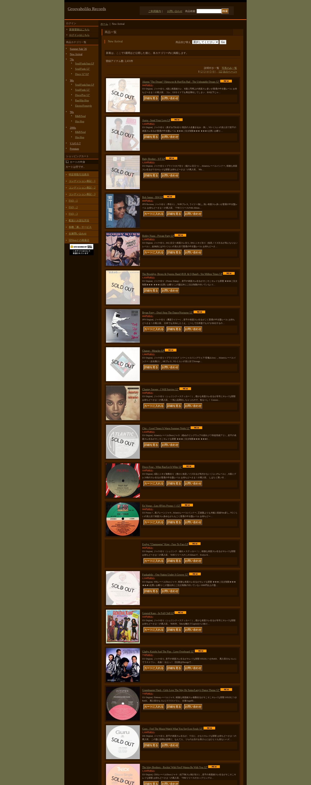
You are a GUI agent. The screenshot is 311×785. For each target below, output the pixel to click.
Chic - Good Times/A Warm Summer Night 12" (166, 428)
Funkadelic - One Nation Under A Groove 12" (165, 582)
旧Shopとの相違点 (79, 240)
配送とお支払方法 (79, 220)
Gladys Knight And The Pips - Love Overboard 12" (168, 659)
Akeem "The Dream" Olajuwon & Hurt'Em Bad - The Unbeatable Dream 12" (181, 81)
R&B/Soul (80, 116)
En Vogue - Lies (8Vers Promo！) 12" (161, 505)
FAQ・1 (73, 200)
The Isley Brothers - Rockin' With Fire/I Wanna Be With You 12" (175, 775)
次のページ (230, 71)
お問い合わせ (174, 11)
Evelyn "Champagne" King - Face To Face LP (165, 544)
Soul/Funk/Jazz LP (84, 63)
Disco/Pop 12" (82, 95)
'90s (72, 112)
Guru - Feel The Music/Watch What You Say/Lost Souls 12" (173, 737)
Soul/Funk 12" (82, 68)
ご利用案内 (154, 11)
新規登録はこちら (79, 29)
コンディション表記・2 (82, 187)
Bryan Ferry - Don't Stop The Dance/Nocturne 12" (167, 312)
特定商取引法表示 (79, 174)
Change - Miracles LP (153, 350)
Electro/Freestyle (83, 105)
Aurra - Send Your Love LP (156, 120)
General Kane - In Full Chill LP (158, 621)
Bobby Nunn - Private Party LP (158, 235)
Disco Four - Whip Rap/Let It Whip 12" (162, 467)
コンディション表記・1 (82, 181)
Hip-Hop (79, 121)
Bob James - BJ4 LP (152, 197)
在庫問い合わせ (78, 233)
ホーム (104, 23)
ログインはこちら (79, 34)
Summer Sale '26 (78, 48)
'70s (72, 59)
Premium (74, 148)
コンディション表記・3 (82, 194)
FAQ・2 (73, 207)
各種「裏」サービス (80, 227)
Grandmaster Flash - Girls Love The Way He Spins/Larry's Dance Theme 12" (181, 698)
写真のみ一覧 (229, 68)
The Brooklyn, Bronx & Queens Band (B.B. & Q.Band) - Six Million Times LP (182, 274)
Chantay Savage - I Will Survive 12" (160, 389)
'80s (72, 80)
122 (220, 71)
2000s (73, 127)
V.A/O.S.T (75, 143)
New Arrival (76, 54)
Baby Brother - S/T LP (153, 159)
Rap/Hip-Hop (82, 100)
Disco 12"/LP (82, 74)
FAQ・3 (73, 213)
